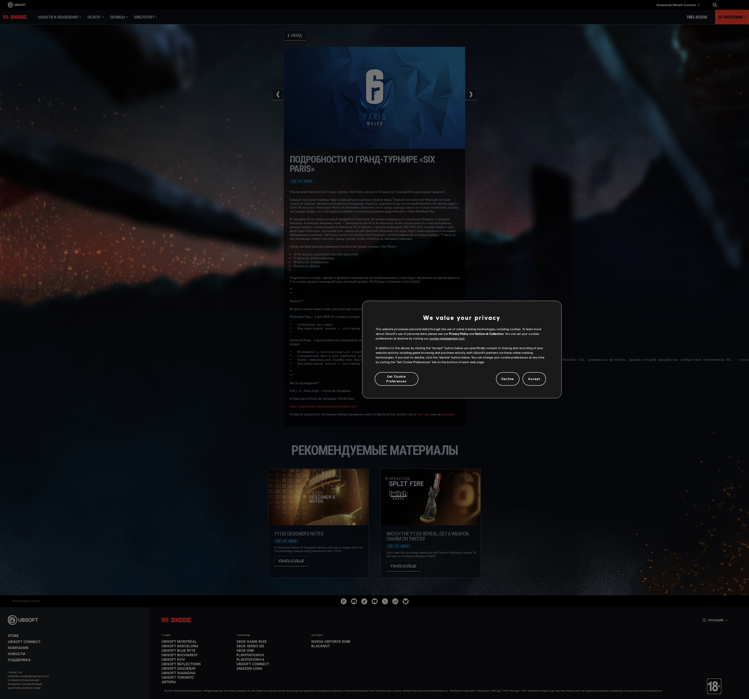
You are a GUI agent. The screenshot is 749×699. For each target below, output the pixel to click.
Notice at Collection (489, 333)
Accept (534, 379)
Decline (507, 379)
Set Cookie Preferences (396, 378)
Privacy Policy (458, 333)
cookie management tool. (447, 338)
